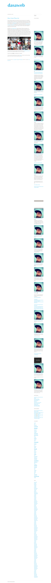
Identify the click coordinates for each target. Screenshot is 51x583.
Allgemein (21, 59)
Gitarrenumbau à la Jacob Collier (37, 402)
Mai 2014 (35, 533)
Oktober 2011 (35, 556)
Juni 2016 (35, 512)
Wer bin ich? (35, 401)
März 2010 (35, 573)
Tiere (34, 468)
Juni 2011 (35, 560)
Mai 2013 (35, 542)
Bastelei (35, 425)
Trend (34, 469)
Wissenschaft (36, 476)
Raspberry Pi (35, 457)
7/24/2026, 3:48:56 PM (40, 373)
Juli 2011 (35, 559)
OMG (35, 450)
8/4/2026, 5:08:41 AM (40, 263)
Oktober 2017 (35, 502)
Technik (35, 467)
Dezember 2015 (35, 517)
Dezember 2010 (35, 565)
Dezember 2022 (35, 488)
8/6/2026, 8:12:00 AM (40, 218)
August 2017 (35, 504)
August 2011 (35, 558)
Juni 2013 (35, 541)
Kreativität (36, 442)
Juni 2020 (35, 494)
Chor (29, 59)
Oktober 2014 (35, 529)
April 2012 (35, 551)
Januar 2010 (35, 575)
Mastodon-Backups (36, 400)
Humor (35, 438)
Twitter (35, 471)
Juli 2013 (35, 540)
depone (35, 410)
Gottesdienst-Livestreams (27, 50)
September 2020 (36, 493)
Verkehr (35, 474)
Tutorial (35, 470)
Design (35, 428)
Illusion (35, 439)
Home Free (13, 24)
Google (35, 437)
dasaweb (16, 5)
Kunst (35, 443)
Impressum (9, 581)
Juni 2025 (35, 485)
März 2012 (35, 552)
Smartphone (35, 459)
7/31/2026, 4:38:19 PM (40, 320)
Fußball (35, 432)
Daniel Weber (35, 417)
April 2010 (35, 572)
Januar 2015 (35, 526)
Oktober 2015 (35, 519)
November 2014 (35, 528)
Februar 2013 (35, 544)
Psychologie (35, 456)
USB (34, 473)
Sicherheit (35, 458)
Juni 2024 (35, 486)
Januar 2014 (35, 535)
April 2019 (35, 497)
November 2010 (35, 566)
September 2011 (36, 557)
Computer (36, 426)
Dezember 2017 (35, 501)
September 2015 (36, 520)
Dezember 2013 (35, 536)
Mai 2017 (35, 505)
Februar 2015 (35, 525)
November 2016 (35, 509)
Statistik (35, 465)
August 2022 (35, 489)
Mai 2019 (35, 496)
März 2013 (35, 543)
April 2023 (35, 487)
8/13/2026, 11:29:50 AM (40, 106)
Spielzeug (35, 462)
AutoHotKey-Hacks (36, 404)
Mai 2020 (35, 495)
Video (9, 60)
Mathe (35, 447)
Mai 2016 (35, 513)
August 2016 (35, 510)
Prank (34, 455)
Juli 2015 (35, 521)
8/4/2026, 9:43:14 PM (40, 235)
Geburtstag (36, 433)
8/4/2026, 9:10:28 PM (40, 248)
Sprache (35, 464)
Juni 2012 (35, 549)
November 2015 (35, 518)
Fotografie (35, 431)
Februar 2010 (35, 574)
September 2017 (36, 503)
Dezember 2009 (35, 576)
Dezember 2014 (35, 527)
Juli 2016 (35, 511)
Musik (8, 60)
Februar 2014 (35, 534)
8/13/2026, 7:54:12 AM (40, 121)
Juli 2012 (35, 548)
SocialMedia (36, 460)
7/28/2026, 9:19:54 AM (40, 348)
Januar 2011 (35, 564)
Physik (35, 451)
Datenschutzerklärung (12, 581)
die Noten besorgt (14, 28)
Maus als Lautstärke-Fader (37, 403)
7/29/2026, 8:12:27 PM (40, 333)
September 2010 (36, 568)
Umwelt (35, 472)
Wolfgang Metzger (36, 412)
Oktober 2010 (35, 567)
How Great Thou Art (13, 18)
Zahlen (35, 477)
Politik (35, 454)
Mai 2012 (35, 550)
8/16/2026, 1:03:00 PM (40, 70)
